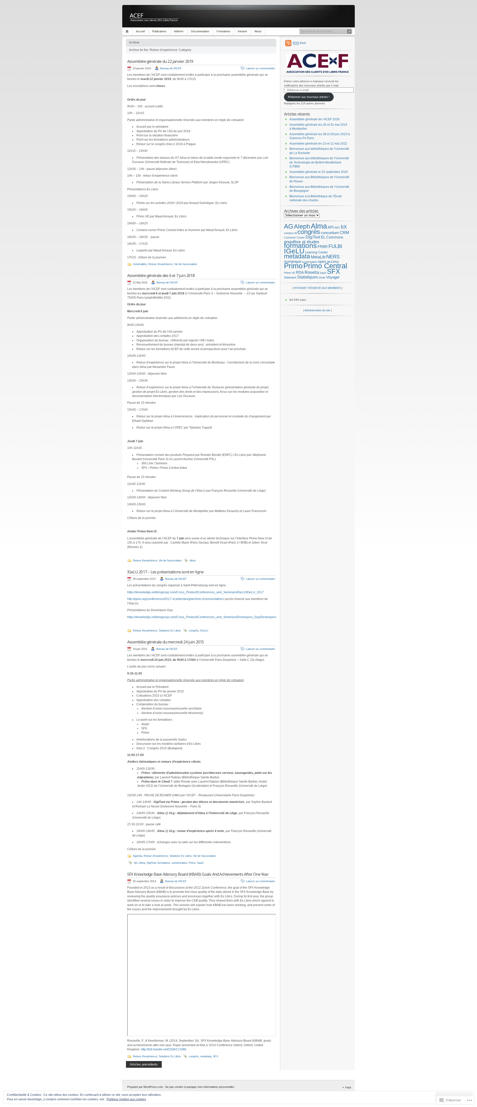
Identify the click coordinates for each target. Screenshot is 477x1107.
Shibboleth (290, 277)
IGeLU (204, 630)
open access (328, 262)
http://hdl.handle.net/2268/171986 (163, 1049)
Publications (159, 31)
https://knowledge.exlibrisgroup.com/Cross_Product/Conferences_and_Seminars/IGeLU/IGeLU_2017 (195, 592)
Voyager (333, 277)
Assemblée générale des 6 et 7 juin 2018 (161, 275)
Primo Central (325, 266)
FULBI (335, 246)
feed (299, 43)
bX (344, 227)
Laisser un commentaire (260, 68)
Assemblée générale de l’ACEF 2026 (314, 119)
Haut (348, 1087)
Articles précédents (144, 1064)
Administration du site (317, 310)
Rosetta (312, 272)
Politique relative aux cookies (126, 1099)
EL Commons (332, 237)
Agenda (137, 855)
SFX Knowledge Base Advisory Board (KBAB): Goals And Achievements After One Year (198, 874)
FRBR (323, 247)
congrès (194, 630)
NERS (333, 256)
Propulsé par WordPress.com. (145, 1086)
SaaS (200, 862)
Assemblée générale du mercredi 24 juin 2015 (165, 642)
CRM (344, 232)
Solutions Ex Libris (170, 630)
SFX (215, 1056)
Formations (223, 31)
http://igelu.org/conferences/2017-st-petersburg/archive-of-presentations (175, 599)
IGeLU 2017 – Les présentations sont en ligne (165, 572)
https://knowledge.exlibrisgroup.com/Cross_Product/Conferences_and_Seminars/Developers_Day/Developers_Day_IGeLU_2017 (215, 617)
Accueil (140, 31)
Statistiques (307, 277)
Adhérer (179, 31)
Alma (193, 560)
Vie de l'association (185, 264)
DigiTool (151, 862)
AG (136, 862)
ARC (337, 227)
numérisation (179, 862)
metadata (205, 1056)
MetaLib (318, 256)
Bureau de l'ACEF (171, 68)
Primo (192, 862)
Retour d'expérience (160, 264)
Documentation (200, 31)
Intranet (242, 31)
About (257, 31)
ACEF (136, 15)
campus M (290, 233)
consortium (330, 233)
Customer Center (294, 237)
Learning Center (316, 252)
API (331, 227)
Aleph (302, 226)
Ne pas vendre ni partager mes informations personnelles (199, 1086)
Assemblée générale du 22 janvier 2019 (160, 61)
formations (164, 862)
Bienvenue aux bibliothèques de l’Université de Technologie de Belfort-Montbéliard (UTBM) (319, 162)
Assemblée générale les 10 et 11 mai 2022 (318, 143)
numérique (292, 262)
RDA (300, 273)
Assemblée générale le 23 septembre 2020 (318, 172)
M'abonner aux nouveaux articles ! (308, 96)
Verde (321, 277)
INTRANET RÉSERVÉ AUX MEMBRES (317, 287)
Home (127, 31)
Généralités (140, 264)
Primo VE (289, 272)
